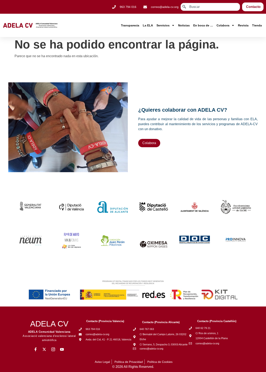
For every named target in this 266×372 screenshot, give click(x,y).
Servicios (163, 25)
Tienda (257, 25)
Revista (243, 25)
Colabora (223, 25)
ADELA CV (49, 323)
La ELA (148, 25)
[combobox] (210, 7)
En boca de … (203, 25)
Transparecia (130, 25)
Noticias (184, 25)
